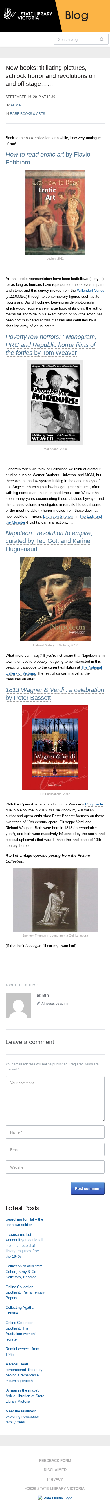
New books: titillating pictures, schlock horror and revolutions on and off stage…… (51, 75)
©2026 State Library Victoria (55, 1488)
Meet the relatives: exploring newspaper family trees (22, 1416)
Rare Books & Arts (27, 113)
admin (16, 105)
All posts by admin (55, 1003)
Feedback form (55, 1461)
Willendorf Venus (90, 290)
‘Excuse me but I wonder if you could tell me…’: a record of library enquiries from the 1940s (24, 1245)
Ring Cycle (94, 804)
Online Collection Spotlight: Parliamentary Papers (25, 1292)
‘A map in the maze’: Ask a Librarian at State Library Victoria (25, 1395)
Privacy (55, 1479)
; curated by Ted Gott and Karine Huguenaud (49, 541)
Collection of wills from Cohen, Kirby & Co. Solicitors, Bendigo (24, 1271)
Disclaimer (55, 1470)
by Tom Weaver (51, 344)
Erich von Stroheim (58, 516)
